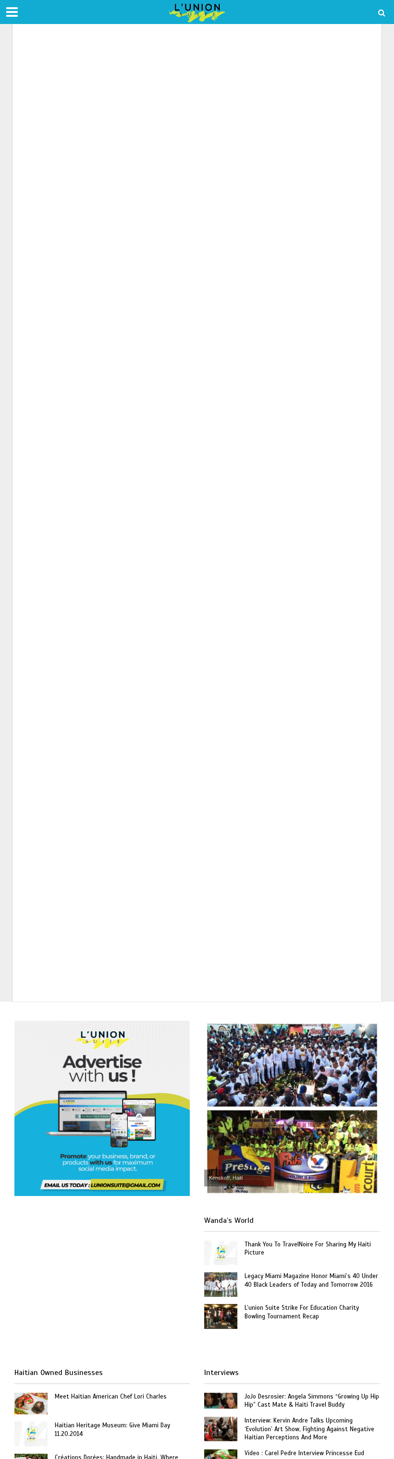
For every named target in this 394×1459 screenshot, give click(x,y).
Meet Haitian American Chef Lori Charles (111, 1396)
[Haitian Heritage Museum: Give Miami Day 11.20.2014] (31, 1433)
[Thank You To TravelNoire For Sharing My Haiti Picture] (220, 1252)
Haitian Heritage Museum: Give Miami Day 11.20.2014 (112, 1430)
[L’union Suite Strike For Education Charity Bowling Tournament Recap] (220, 1316)
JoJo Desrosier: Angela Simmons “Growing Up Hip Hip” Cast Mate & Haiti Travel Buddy (312, 1401)
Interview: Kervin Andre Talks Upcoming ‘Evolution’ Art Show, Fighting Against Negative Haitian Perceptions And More (309, 1429)
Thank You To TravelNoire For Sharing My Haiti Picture (308, 1249)
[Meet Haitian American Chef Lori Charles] (31, 1403)
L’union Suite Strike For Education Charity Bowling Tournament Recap (302, 1312)
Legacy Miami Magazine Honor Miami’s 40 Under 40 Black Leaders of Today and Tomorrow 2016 (311, 1280)
